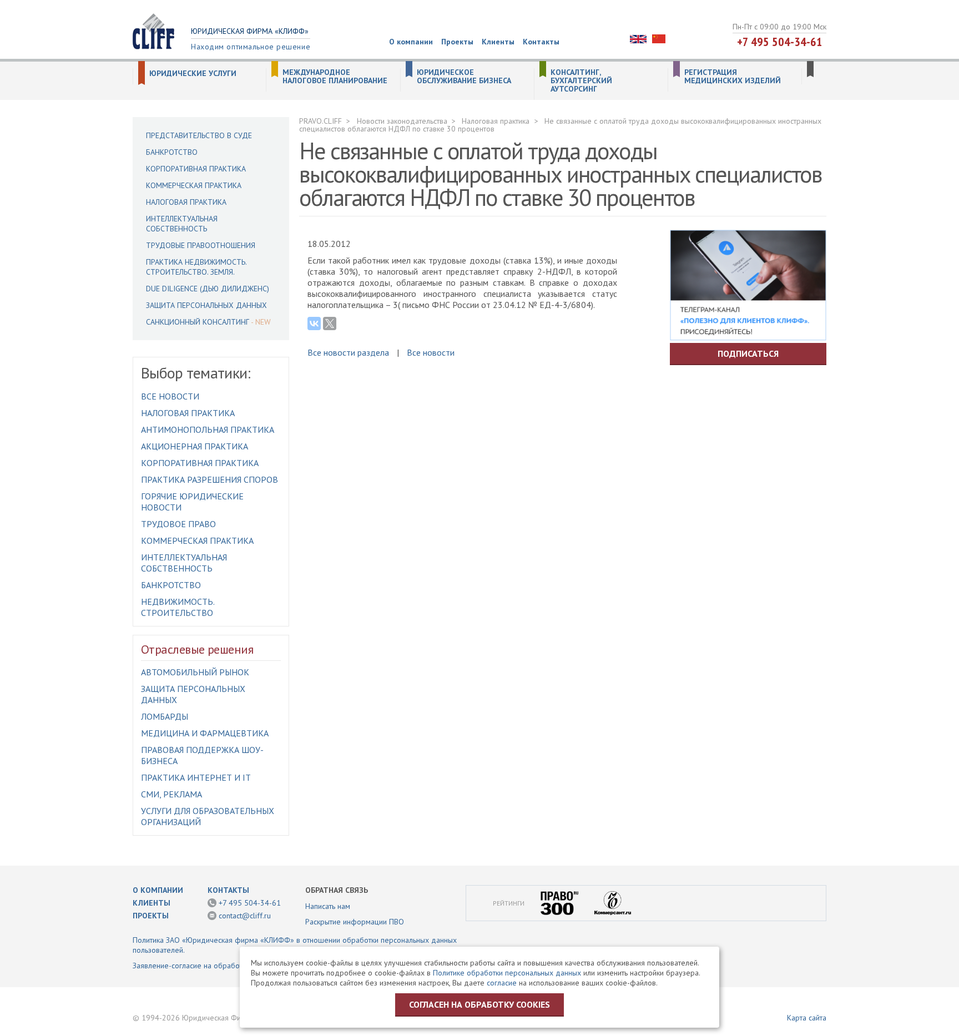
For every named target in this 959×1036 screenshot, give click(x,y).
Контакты (541, 42)
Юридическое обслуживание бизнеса (464, 76)
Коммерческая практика (193, 185)
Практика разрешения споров (209, 479)
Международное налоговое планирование (334, 76)
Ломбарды (164, 716)
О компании (411, 42)
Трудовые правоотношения (200, 245)
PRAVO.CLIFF (320, 121)
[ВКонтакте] (314, 323)
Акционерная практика (194, 446)
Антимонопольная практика (207, 429)
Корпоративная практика (196, 169)
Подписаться (748, 353)
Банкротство (172, 152)
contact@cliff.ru (245, 916)
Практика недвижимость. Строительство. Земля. (196, 267)
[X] (329, 323)
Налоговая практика (186, 202)
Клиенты (498, 42)
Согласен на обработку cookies (479, 1004)
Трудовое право (178, 523)
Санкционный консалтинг (197, 322)
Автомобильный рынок (195, 672)
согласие (502, 983)
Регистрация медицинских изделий (732, 76)
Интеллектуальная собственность (182, 224)
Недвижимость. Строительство (177, 607)
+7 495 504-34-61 (779, 41)
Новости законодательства (402, 121)
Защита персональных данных (206, 305)
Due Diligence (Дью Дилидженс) (207, 289)
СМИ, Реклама (171, 794)
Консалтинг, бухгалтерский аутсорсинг (581, 80)
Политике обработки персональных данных (507, 973)
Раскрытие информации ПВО (354, 922)
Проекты (457, 42)
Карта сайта (806, 1018)
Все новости (170, 396)
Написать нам (327, 906)
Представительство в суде (199, 135)
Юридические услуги (192, 73)
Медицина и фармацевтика (205, 733)
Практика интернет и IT (196, 777)
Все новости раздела (348, 352)
